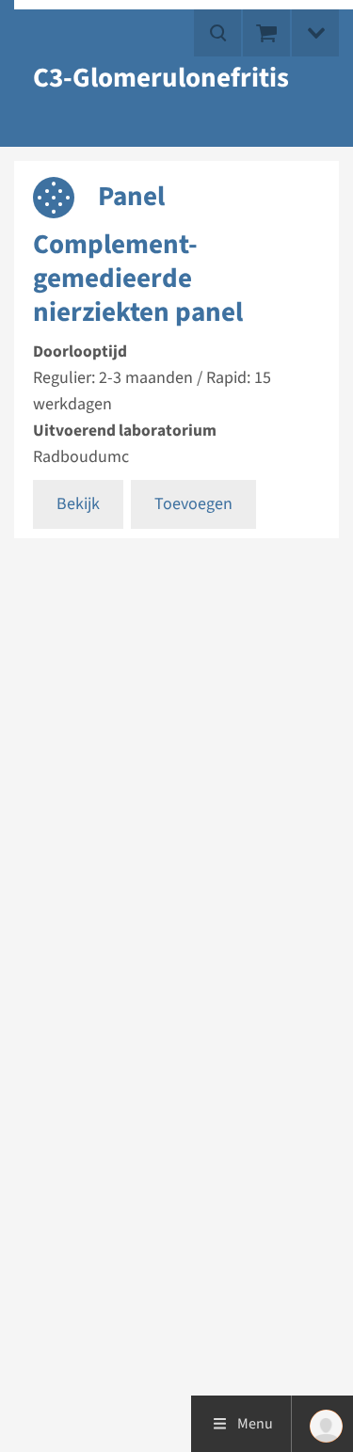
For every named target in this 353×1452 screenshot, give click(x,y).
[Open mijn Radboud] (322, 1424)
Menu (255, 1423)
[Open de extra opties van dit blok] (315, 32)
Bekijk (78, 504)
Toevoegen (193, 504)
